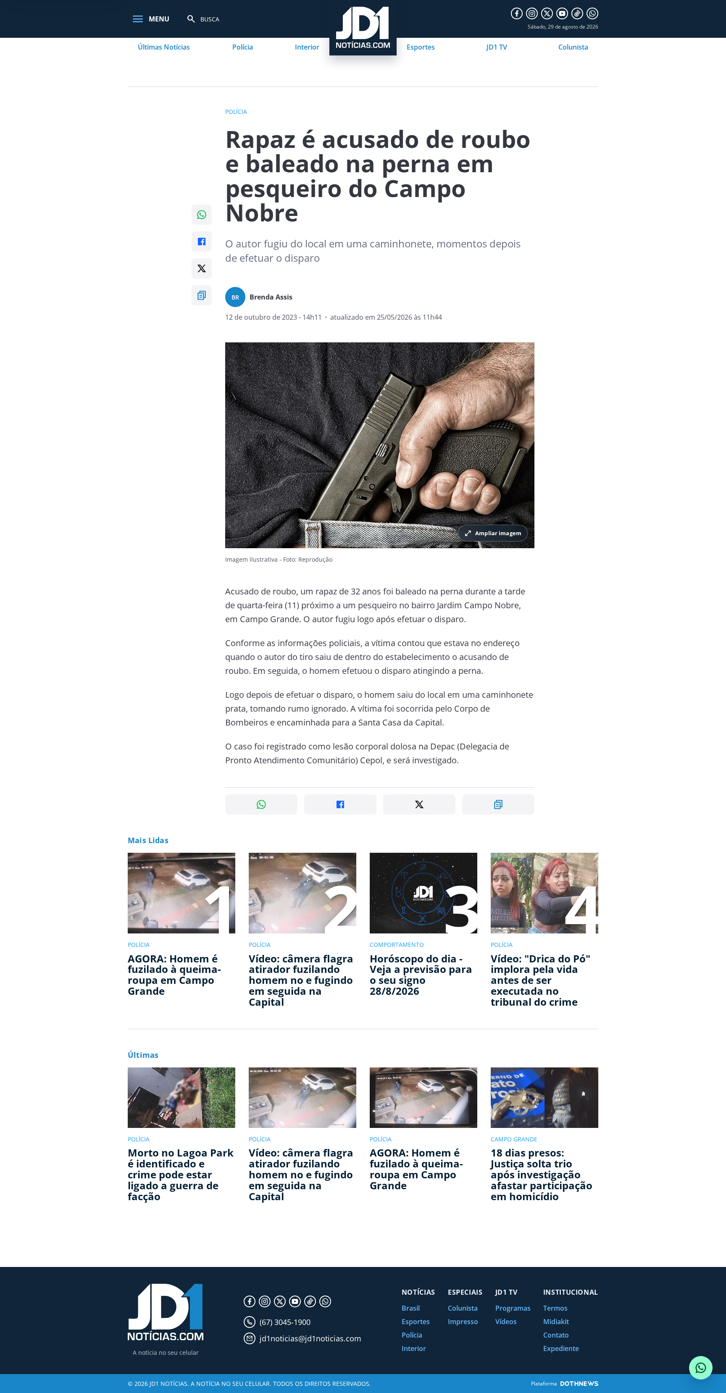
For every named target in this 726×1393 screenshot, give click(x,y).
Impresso (463, 1321)
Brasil (411, 1308)
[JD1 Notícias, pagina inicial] (165, 1312)
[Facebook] (517, 13)
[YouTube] (562, 13)
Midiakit (556, 1321)
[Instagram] (532, 13)
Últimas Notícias (164, 47)
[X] (547, 13)
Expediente (561, 1348)
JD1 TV (497, 47)
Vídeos (506, 1321)
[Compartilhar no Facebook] (202, 241)
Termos (555, 1308)
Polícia (242, 47)
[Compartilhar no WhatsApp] (202, 215)
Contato (556, 1335)
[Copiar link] (202, 295)
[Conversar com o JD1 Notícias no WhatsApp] (701, 1368)
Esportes (421, 47)
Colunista (573, 47)
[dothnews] (579, 1383)
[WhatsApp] (592, 13)
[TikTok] (577, 13)
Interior (307, 47)
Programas (513, 1308)
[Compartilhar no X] (202, 268)
